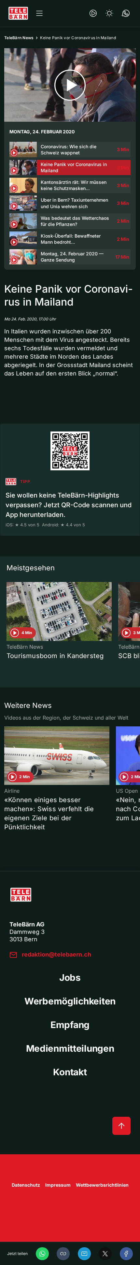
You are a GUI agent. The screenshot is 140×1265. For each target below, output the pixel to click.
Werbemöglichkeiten (70, 1001)
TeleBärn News (19, 37)
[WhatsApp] (42, 1253)
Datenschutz (26, 1185)
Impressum (58, 1185)
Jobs (70, 977)
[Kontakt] (126, 13)
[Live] (93, 13)
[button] (63, 1253)
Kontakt (70, 1072)
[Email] (84, 1253)
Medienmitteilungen (70, 1048)
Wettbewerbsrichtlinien (102, 1185)
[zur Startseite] (18, 13)
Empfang (70, 1024)
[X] (105, 1253)
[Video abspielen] (70, 85)
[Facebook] (126, 1253)
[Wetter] (109, 13)
